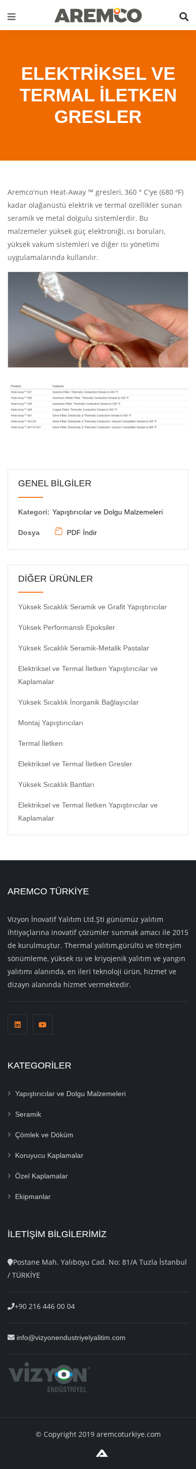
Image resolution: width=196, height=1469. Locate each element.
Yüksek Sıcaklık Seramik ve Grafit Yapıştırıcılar (92, 607)
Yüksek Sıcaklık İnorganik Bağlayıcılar (78, 702)
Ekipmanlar (33, 1196)
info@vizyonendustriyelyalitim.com (71, 1337)
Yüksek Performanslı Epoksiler (66, 627)
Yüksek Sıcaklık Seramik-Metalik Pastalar (83, 648)
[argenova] (101, 1452)
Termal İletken (40, 743)
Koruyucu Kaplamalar (49, 1155)
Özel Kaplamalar (41, 1176)
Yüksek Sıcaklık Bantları (56, 784)
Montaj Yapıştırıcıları (50, 723)
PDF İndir (81, 532)
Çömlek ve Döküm (44, 1135)
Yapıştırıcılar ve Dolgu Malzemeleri (107, 512)
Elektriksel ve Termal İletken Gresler (75, 764)
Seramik (28, 1114)
